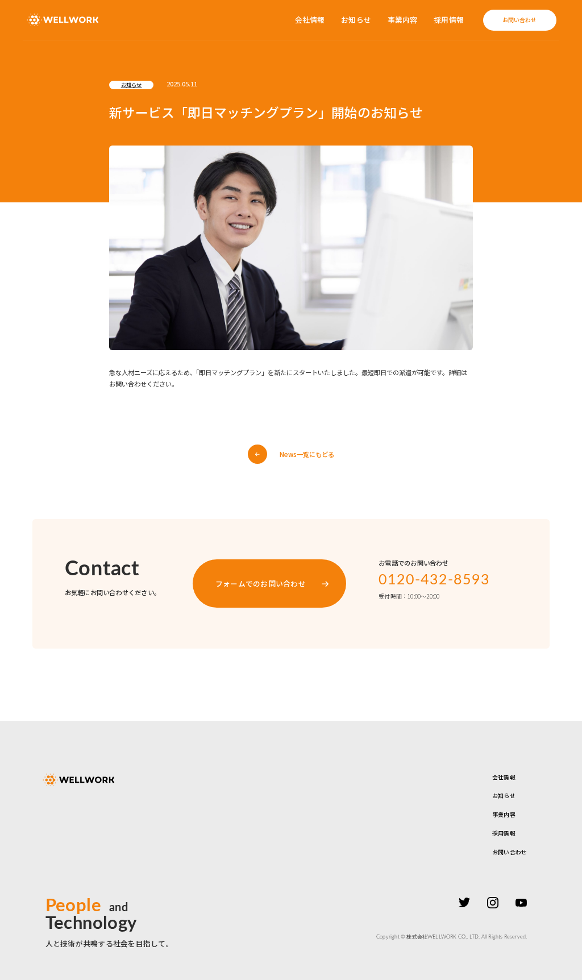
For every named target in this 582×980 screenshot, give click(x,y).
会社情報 (310, 20)
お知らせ (356, 20)
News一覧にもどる (307, 454)
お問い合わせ (509, 852)
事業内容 (403, 20)
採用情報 (449, 20)
